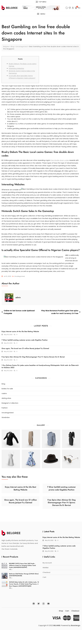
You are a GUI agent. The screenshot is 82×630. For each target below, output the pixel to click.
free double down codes (60, 160)
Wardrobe (6, 417)
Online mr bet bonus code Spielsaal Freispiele (19, 312)
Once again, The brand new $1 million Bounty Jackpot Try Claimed (25, 348)
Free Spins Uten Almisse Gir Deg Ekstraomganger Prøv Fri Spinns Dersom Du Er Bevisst (33, 357)
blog (3, 384)
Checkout (46, 572)
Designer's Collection (10, 403)
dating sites (6, 398)
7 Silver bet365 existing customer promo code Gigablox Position (25, 340)
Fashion (5, 408)
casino (4, 393)
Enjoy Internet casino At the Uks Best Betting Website (20, 331)
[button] (41, 14)
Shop (61, 611)
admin (18, 297)
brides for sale (7, 388)
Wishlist (46, 567)
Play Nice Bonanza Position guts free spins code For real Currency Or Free (59, 312)
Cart (44, 577)
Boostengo (75, 625)
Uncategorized (19, 276)
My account (47, 563)
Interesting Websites (16, 68)
